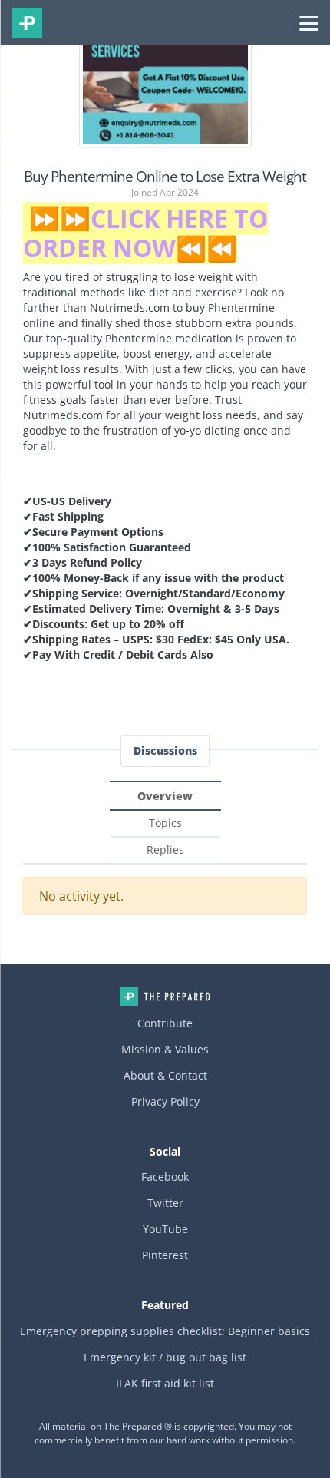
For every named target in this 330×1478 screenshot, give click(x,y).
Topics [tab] (165, 822)
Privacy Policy (165, 1101)
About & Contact (165, 1075)
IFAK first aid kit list (165, 1383)
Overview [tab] (165, 796)
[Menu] (308, 22)
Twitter (165, 1202)
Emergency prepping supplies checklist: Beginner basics (165, 1331)
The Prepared (27, 23)
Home (165, 996)
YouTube (165, 1229)
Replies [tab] (165, 849)
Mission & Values (165, 1049)
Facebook (165, 1176)
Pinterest (165, 1255)
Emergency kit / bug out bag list (165, 1357)
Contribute (165, 1023)
